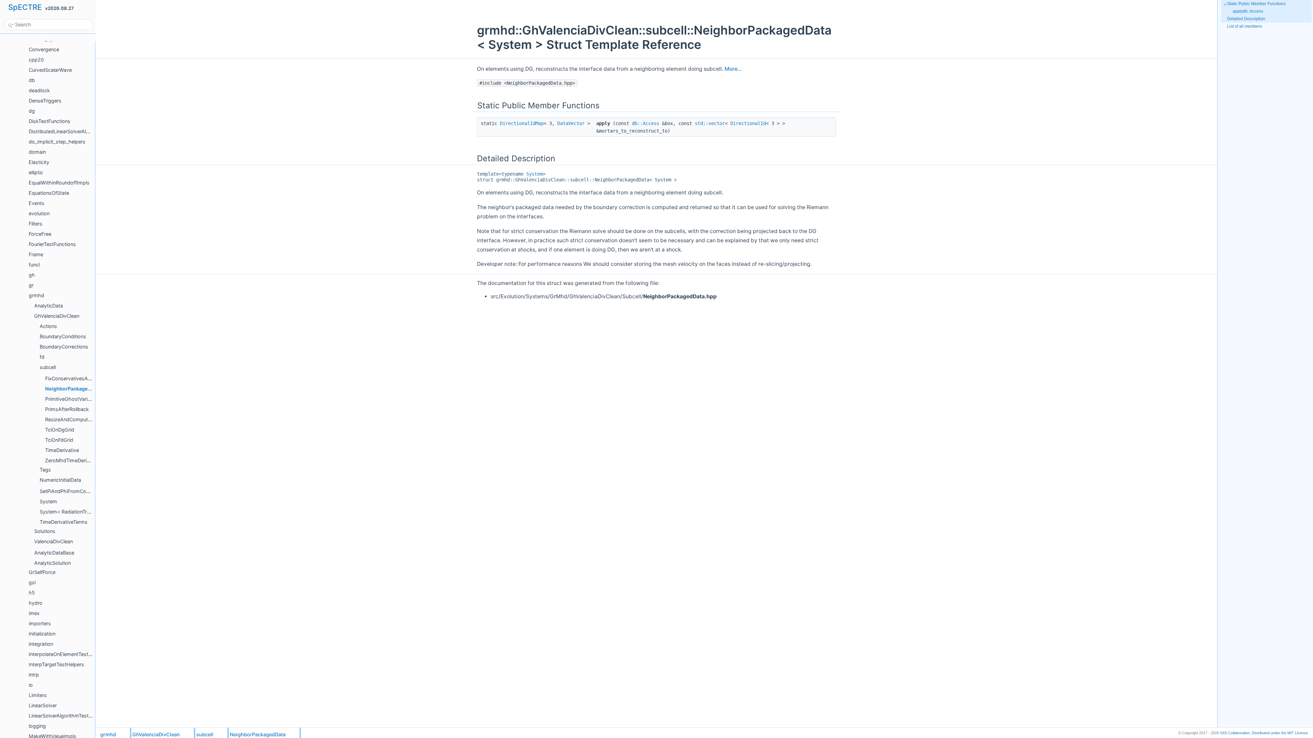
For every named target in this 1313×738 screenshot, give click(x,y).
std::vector (710, 123)
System (534, 174)
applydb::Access (1248, 11)
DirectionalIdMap (522, 123)
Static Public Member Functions (1256, 3)
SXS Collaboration (1235, 733)
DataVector (571, 123)
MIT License (1280, 733)
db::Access (645, 123)
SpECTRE (25, 7)
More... (733, 69)
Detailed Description (1246, 18)
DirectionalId (748, 123)
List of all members (1244, 26)
